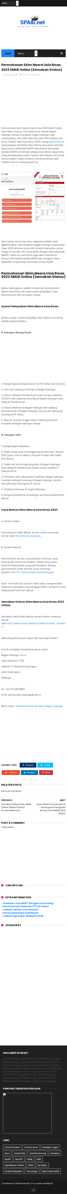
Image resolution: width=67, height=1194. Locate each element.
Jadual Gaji (19, 1153)
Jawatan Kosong (37, 1153)
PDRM (29, 1159)
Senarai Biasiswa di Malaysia (20, 912)
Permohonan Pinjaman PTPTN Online (26, 906)
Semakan (42, 1165)
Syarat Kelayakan (13, 1171)
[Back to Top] (33, 1190)
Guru (7, 1153)
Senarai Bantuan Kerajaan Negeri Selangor (39, 706)
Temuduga (32, 1171)
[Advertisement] (33, 101)
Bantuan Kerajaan (32, 74)
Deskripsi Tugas (50, 1147)
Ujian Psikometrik (50, 1171)
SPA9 (30, 1165)
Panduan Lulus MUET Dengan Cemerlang (28, 903)
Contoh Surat (31, 1147)
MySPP (8, 1159)
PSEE (39, 1159)
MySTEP (19, 1159)
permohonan (56, 141)
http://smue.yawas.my (28, 536)
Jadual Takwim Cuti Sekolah (20, 909)
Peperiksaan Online (14, 1165)
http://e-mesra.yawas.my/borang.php (32, 572)
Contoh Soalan (12, 1147)
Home (8, 53)
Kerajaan (55, 1153)
